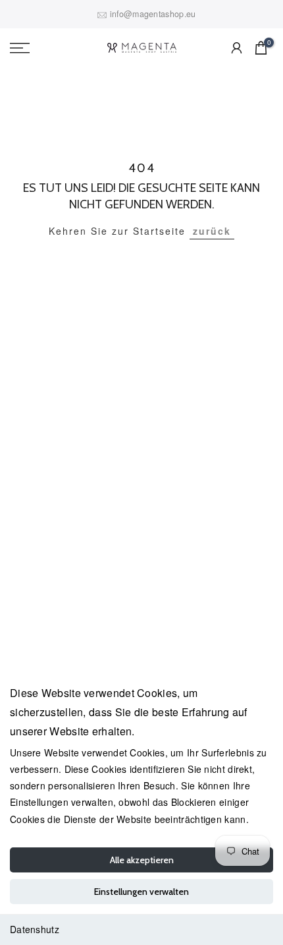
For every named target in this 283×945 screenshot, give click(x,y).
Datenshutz (34, 929)
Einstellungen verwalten (141, 892)
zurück (212, 230)
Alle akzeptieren (142, 860)
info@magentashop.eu (153, 14)
